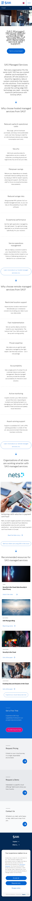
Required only (16, 883)
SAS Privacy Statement (10, 894)
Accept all (16, 878)
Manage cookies (16, 888)
